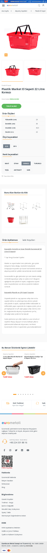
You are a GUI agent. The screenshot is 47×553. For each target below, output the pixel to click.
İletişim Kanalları (7, 481)
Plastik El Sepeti (6, 85)
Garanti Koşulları (7, 499)
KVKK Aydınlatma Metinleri (11, 528)
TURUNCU (37, 163)
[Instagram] (10, 450)
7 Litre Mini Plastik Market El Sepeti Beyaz (12, 357)
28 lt (15, 146)
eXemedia (29, 546)
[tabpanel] (13, 372)
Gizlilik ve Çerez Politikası (10, 531)
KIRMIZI (26, 163)
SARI (28, 170)
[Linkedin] (22, 450)
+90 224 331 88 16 (18, 442)
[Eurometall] (12, 5)
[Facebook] (4, 450)
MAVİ (7, 163)
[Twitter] (16, 450)
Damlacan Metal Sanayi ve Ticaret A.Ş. (16, 543)
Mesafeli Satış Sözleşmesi (10, 509)
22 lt (6, 146)
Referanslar (6, 484)
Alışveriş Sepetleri (8, 354)
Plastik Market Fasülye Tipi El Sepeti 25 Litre (33, 357)
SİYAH (16, 163)
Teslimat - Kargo (7, 502)
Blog (3, 487)
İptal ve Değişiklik (7, 506)
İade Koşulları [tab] (29, 240)
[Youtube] (28, 450)
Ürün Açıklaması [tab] (10, 240)
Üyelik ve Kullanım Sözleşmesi (12, 535)
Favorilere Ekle (9, 176)
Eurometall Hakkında (9, 477)
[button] (39, 5)
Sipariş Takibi (6, 512)
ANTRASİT (18, 170)
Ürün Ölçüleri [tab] (8, 113)
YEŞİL (7, 170)
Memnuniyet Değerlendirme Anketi (14, 516)
